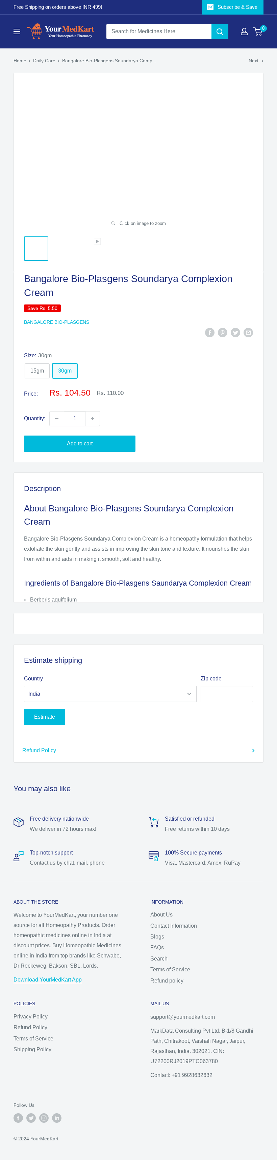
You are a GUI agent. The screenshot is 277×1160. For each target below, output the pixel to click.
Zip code (211, 678)
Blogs (157, 937)
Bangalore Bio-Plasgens (56, 322)
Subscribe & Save (237, 7)
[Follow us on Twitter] (31, 1118)
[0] (258, 31)
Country (33, 678)
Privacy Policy (31, 1016)
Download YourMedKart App (48, 980)
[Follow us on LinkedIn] (56, 1118)
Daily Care (44, 60)
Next (253, 60)
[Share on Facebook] (210, 332)
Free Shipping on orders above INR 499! (58, 7)
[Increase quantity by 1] (92, 419)
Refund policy (166, 981)
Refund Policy (39, 750)
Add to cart (80, 443)
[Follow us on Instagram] (44, 1118)
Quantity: (34, 418)
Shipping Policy (32, 1049)
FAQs (157, 947)
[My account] (244, 31)
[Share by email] (248, 332)
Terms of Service (170, 969)
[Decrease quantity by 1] (57, 419)
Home (20, 60)
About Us (161, 915)
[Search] (219, 31)
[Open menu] (17, 31)
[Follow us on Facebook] (18, 1118)
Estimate (44, 717)
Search (159, 959)
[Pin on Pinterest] (222, 332)
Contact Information (173, 926)
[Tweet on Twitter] (235, 332)
